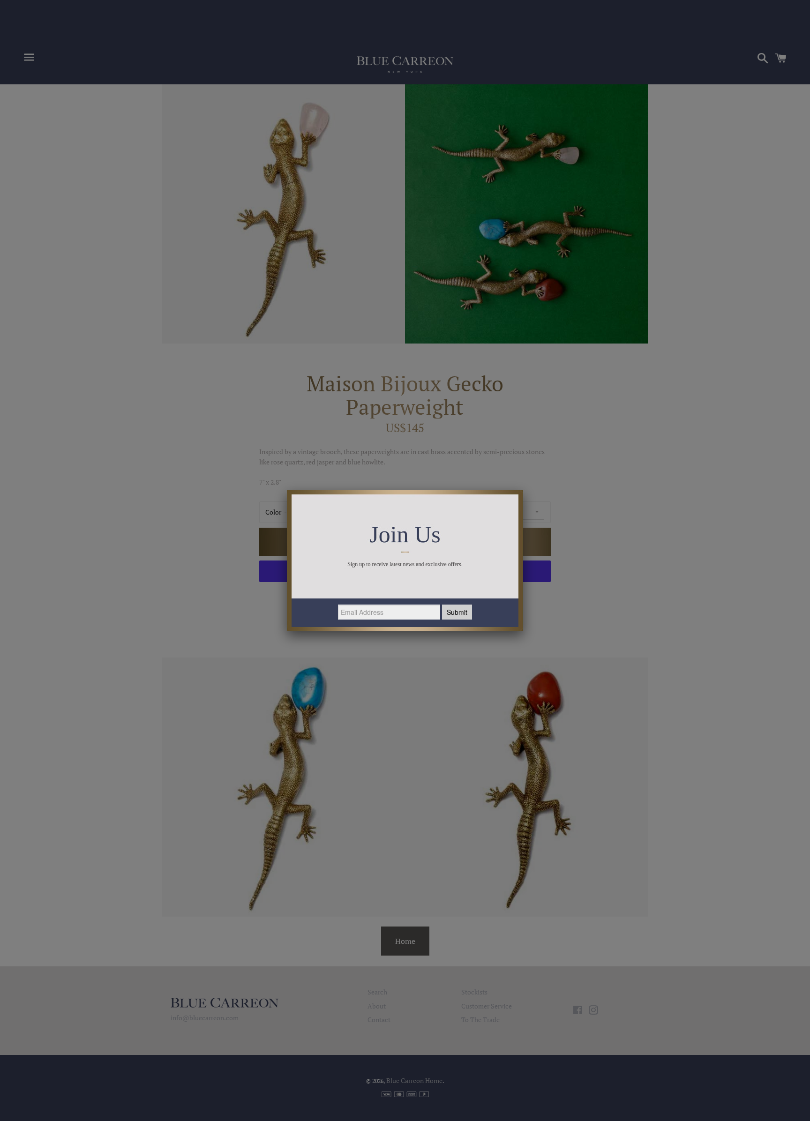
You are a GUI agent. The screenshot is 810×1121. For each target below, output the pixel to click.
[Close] (523, 489)
